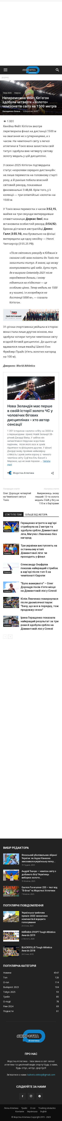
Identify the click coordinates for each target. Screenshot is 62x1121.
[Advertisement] (31, 33)
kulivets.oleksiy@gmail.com (41, 1074)
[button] (57, 70)
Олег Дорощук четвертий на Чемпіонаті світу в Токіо (17, 496)
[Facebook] (22, 1096)
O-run (32, 1108)
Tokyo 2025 (7, 93)
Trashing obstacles (46, 1108)
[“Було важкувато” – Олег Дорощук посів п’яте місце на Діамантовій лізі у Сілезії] (11, 587)
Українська (32, 1111)
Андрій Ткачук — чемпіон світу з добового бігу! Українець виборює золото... (39, 874)
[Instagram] (31, 1096)
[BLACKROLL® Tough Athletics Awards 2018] (11, 951)
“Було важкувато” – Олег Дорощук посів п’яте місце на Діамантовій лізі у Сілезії (39, 587)
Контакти (19, 1111)
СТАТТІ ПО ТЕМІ (13, 514)
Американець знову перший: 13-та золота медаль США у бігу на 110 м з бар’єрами (47, 498)
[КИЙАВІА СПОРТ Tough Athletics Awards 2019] (11, 936)
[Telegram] (39, 1096)
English (43, 1111)
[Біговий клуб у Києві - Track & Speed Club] (31, 315)
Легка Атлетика (11, 1108)
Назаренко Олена (11, 111)
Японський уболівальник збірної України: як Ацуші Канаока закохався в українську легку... (39, 858)
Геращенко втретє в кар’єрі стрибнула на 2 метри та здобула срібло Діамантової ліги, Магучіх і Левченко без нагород (39, 530)
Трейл (24, 1108)
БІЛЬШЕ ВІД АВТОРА (36, 514)
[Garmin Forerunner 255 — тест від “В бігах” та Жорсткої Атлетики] (11, 891)
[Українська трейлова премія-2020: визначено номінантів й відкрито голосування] (11, 916)
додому (5, 77)
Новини (17, 93)
